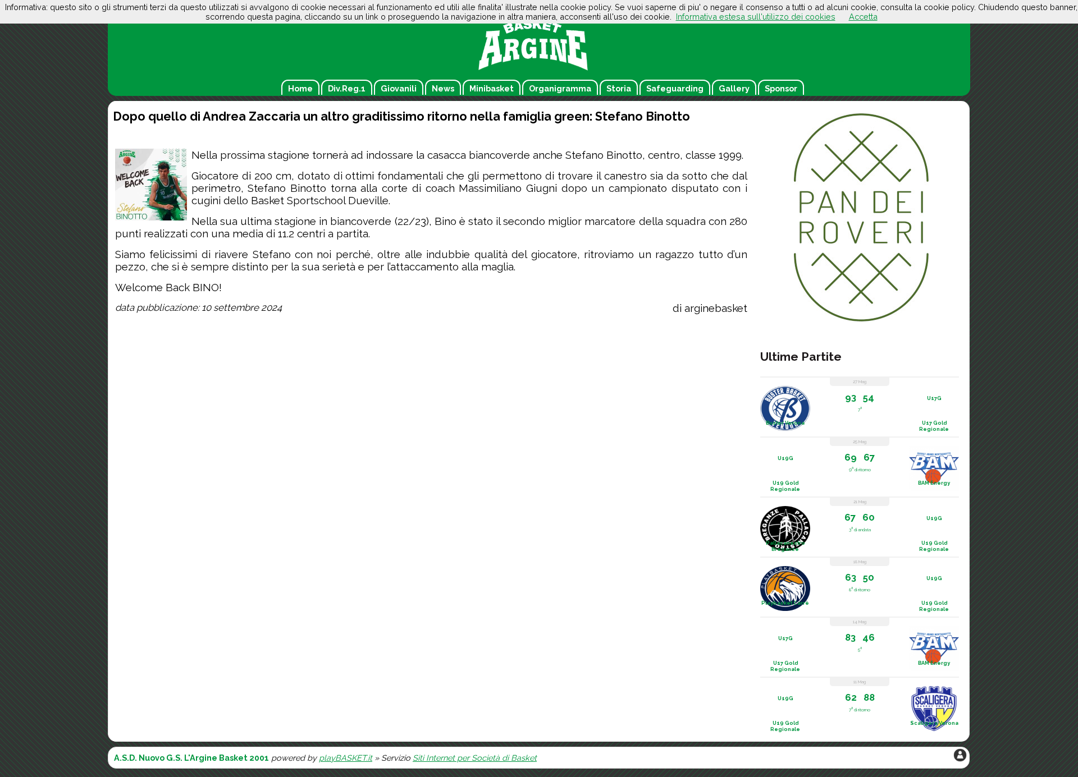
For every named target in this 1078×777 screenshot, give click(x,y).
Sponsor (781, 88)
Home (300, 88)
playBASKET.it (345, 757)
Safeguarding (675, 88)
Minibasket (491, 88)
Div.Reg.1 (347, 88)
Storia (618, 88)
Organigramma (560, 88)
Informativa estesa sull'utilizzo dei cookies (755, 16)
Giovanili (399, 88)
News (443, 88)
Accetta (863, 16)
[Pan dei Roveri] (861, 321)
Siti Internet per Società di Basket (475, 757)
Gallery (734, 88)
